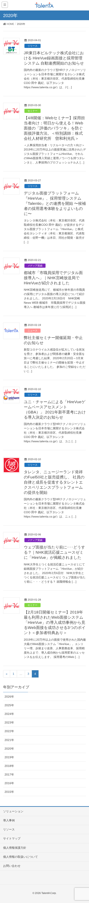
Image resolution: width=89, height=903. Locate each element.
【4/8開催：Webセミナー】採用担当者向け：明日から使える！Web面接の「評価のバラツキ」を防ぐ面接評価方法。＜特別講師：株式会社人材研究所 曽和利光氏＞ (54, 128)
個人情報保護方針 (14, 847)
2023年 (9, 722)
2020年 (9, 748)
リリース (32, 45)
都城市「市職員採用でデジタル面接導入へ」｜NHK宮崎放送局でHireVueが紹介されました (53, 278)
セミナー (32, 110)
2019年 (9, 757)
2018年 (9, 766)
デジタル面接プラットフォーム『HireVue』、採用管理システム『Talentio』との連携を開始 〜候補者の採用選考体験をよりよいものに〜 (55, 203)
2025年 (9, 705)
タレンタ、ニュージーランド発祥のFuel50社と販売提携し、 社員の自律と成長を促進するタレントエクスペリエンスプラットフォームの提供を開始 (54, 482)
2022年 (9, 731)
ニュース (32, 330)
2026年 (9, 696)
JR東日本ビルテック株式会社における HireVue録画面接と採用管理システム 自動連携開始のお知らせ (54, 58)
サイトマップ (11, 838)
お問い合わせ (11, 865)
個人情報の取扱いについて (20, 856)
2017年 (9, 774)
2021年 (9, 740)
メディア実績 (35, 265)
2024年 (9, 713)
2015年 (9, 791)
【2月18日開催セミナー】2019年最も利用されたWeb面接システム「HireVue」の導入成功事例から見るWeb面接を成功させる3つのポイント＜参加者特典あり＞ (54, 622)
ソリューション (13, 811)
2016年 (9, 783)
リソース (9, 829)
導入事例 (9, 820)
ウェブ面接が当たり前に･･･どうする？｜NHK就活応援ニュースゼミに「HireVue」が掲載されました (54, 552)
